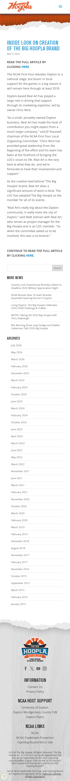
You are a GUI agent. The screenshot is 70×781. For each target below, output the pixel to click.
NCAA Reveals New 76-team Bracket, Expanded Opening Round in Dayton (31, 296)
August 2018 (18, 548)
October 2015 (19, 576)
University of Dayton (35, 707)
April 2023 (17, 436)
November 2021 (20, 471)
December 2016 (20, 569)
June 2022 (16, 450)
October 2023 (19, 422)
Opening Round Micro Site (35, 742)
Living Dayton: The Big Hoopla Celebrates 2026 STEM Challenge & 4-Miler (34, 306)
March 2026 (18, 359)
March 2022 (18, 464)
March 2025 (18, 380)
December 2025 (20, 373)
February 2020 (19, 520)
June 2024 (16, 401)
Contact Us (35, 687)
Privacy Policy (35, 691)
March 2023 (18, 443)
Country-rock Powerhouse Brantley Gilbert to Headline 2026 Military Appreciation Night (36, 286)
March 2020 (18, 513)
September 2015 (20, 583)
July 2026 (16, 345)
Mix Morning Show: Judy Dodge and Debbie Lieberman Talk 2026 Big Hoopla (35, 327)
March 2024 (18, 408)
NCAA (35, 733)
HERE (25, 67)
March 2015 (18, 590)
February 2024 (19, 415)
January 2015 (18, 604)
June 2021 (16, 478)
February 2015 (19, 597)
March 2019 (18, 527)
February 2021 (19, 492)
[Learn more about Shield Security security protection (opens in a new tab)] (4, 777)
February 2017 (19, 562)
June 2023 (16, 429)
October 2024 (19, 394)
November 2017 (20, 555)
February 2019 (19, 534)
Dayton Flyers (35, 717)
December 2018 (20, 541)
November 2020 (20, 499)
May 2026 (16, 352)
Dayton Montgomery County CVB (35, 712)
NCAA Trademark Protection (35, 738)
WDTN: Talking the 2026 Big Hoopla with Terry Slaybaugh (34, 316)
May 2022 (16, 457)
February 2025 (19, 387)
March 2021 (18, 485)
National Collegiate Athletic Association (43, 775)
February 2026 (19, 366)
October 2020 (19, 506)
